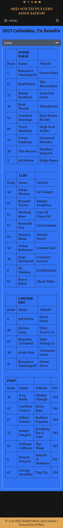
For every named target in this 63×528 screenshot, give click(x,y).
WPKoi (39, 525)
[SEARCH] (57, 21)
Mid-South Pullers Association (32, 11)
